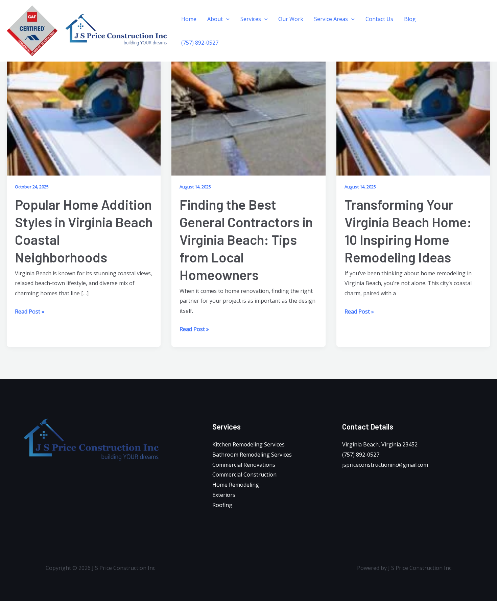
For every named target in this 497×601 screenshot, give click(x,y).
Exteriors (223, 495)
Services (250, 19)
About (215, 19)
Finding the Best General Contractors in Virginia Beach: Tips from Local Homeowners (246, 239)
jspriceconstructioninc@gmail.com (385, 464)
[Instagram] (472, 26)
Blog (410, 19)
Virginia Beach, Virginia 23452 (380, 444)
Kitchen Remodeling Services (248, 444)
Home (188, 19)
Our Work (290, 19)
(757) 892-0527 (199, 42)
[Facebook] (463, 26)
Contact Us (379, 19)
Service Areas (331, 19)
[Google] (480, 26)
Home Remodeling (235, 484)
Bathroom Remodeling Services (252, 454)
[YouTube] (465, 36)
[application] (226, 19)
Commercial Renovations (243, 464)
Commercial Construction (244, 474)
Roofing (222, 505)
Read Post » (29, 311)
